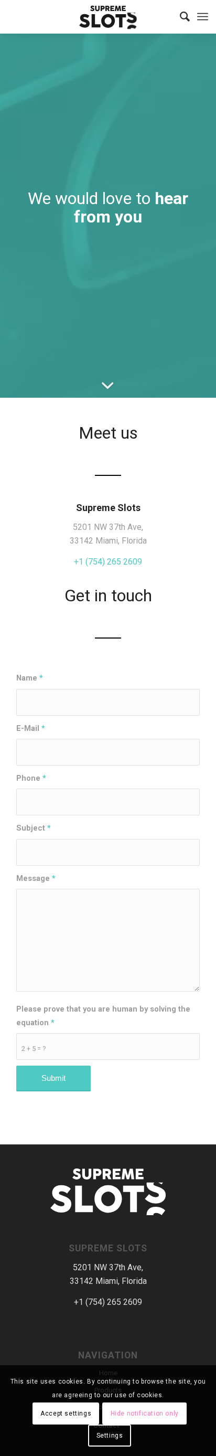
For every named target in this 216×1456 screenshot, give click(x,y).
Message (36, 878)
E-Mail (30, 728)
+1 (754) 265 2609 (108, 562)
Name (29, 678)
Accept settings (65, 1413)
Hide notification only (145, 1413)
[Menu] (202, 17)
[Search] (179, 17)
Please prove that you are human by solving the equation (103, 1015)
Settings (109, 1435)
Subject (33, 828)
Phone (31, 778)
